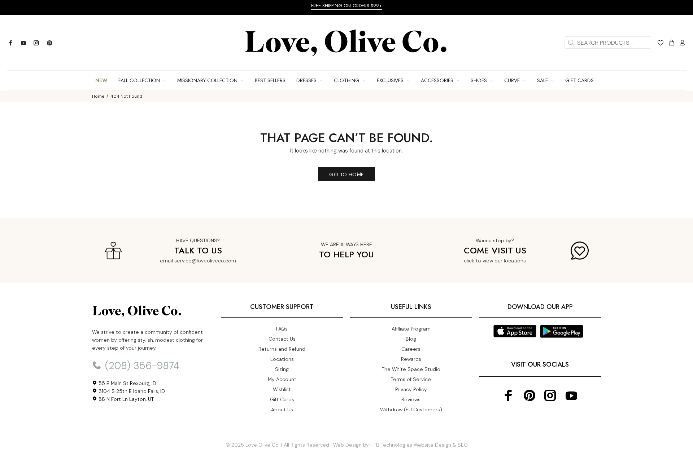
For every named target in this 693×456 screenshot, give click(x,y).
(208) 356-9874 (140, 365)
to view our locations (501, 260)
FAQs (282, 329)
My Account (282, 379)
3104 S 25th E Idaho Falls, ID (131, 391)
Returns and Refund (281, 349)
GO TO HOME (346, 174)
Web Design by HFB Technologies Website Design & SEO (400, 445)
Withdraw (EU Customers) (411, 409)
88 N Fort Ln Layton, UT (125, 399)
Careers (410, 349)
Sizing (282, 369)
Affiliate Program (411, 329)
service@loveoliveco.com (205, 260)
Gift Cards (282, 399)
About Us (282, 409)
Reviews (410, 399)
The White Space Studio (411, 369)
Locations (282, 359)
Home (98, 96)
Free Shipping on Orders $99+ (346, 5)
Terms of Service (411, 379)
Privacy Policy (411, 389)
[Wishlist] (660, 44)
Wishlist (282, 389)
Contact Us (282, 339)
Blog (411, 339)
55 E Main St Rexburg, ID (126, 383)
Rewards (411, 359)
